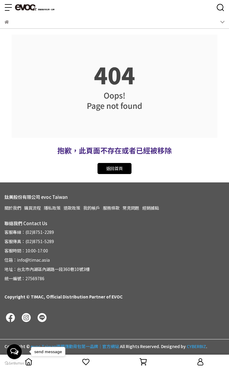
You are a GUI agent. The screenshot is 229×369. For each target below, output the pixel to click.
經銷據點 (150, 208)
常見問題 (131, 208)
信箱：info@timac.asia (27, 260)
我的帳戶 (91, 208)
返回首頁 (114, 168)
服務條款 (111, 208)
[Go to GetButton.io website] (14, 363)
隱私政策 (52, 208)
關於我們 (12, 208)
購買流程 (32, 208)
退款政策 (72, 208)
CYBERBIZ (196, 346)
